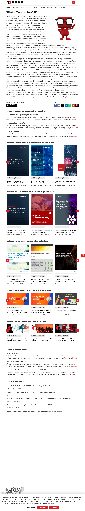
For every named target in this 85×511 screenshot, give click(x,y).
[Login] (73, 2)
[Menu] (77, 2)
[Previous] (7, 162)
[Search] (69, 2)
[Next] (77, 162)
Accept (54, 507)
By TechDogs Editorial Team (15, 102)
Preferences (30, 507)
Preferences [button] (50, 503)
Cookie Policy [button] (6, 503)
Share (55, 102)
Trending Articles (15, 381)
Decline (42, 507)
